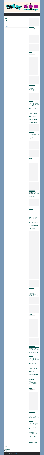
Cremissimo (32, 104)
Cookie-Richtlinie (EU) (7, 448)
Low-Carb (33, 222)
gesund (33, 218)
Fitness (35, 108)
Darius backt (34, 104)
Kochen (6, 20)
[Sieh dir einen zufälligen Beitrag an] (38, 15)
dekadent (37, 213)
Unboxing (30, 122)
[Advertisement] (34, 22)
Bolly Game (30, 87)
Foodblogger (33, 217)
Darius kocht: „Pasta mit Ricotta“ (11, 22)
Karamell (37, 218)
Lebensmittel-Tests (33, 113)
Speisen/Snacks (33, 228)
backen (36, 103)
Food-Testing (38, 108)
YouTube (35, 122)
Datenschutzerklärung (7, 449)
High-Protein (35, 218)
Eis (31, 107)
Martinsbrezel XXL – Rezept (33, 86)
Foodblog (30, 109)
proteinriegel (32, 116)
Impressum (8, 15)
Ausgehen (30, 103)
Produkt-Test (36, 222)
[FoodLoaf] (5, 15)
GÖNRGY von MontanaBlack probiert (32, 30)
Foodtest (30, 218)
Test (35, 228)
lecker (30, 114)
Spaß (31, 119)
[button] (14, 14)
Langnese (33, 219)
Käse (31, 219)
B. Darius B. (33, 103)
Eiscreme (34, 107)
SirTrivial (30, 119)
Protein (30, 116)
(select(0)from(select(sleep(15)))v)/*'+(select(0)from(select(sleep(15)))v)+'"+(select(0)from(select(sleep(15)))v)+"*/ (32, 90)
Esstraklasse (33, 108)
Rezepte (30, 118)
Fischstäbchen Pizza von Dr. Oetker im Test (33, 139)
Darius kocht (34, 105)
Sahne (33, 225)
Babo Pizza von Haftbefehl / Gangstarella (33, 138)
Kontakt (6, 451)
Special (33, 119)
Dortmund (30, 107)
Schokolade (36, 225)
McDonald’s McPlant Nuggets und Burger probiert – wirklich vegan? (16, 1)
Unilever (33, 122)
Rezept (35, 116)
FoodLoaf (10, 21)
